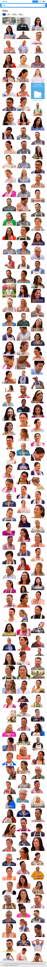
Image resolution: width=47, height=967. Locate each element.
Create (35, 1)
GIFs (9, 14)
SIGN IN (40, 1)
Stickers (14, 14)
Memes (20, 14)
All (4, 14)
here (17, 965)
